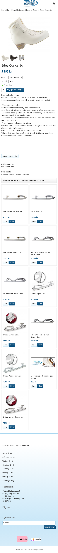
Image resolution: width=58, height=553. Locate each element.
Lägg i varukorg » (15, 89)
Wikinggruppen (36, 549)
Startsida (5, 10)
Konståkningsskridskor (20, 10)
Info (5, 221)
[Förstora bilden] (29, 33)
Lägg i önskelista (10, 156)
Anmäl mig (49, 527)
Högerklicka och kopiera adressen (15, 174)
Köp (12, 221)
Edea (35, 10)
